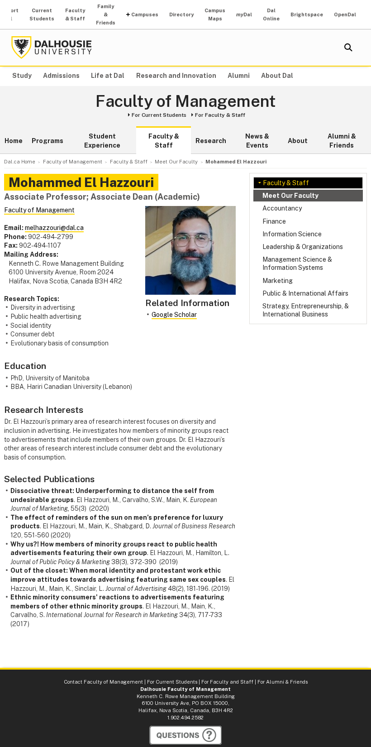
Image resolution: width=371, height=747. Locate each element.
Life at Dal (107, 75)
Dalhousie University (51, 47)
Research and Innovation (176, 75)
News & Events (257, 141)
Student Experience (102, 141)
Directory (181, 14)
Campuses (144, 14)
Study (22, 75)
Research (210, 140)
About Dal (277, 75)
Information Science (292, 234)
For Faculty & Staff (220, 115)
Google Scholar (174, 314)
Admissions (61, 75)
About (298, 140)
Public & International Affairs (305, 293)
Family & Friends (105, 14)
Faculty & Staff (75, 14)
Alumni (239, 75)
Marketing (277, 280)
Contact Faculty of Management (103, 682)
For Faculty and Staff (227, 682)
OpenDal (345, 14)
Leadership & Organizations (302, 246)
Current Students (41, 14)
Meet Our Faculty (290, 195)
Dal (244, 14)
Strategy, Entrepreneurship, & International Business (305, 310)
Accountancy (282, 208)
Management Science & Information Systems (297, 263)
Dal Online (271, 14)
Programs (47, 140)
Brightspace (306, 14)
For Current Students (159, 115)
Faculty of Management (185, 101)
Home (14, 140)
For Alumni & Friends (282, 682)
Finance (274, 221)
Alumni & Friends (342, 141)
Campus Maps (215, 14)
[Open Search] (348, 47)
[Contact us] (185, 735)
